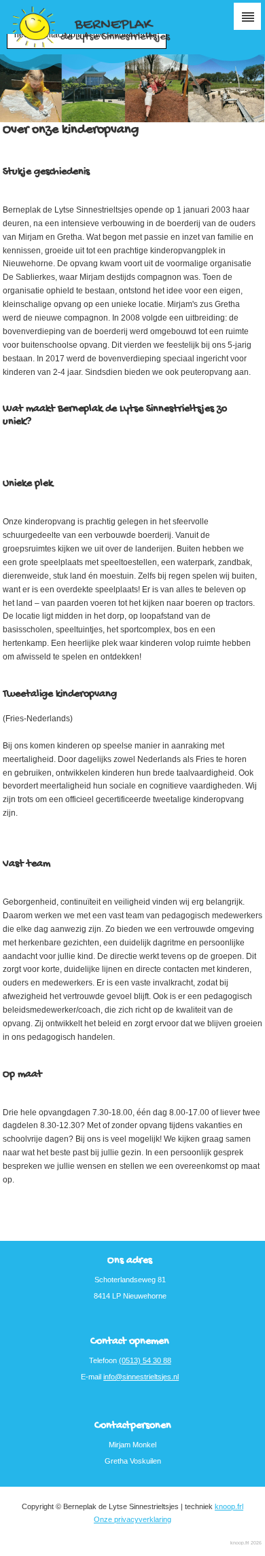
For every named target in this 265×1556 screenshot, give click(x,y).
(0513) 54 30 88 (145, 1360)
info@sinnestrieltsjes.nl (141, 1377)
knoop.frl (229, 1506)
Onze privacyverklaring (132, 1519)
